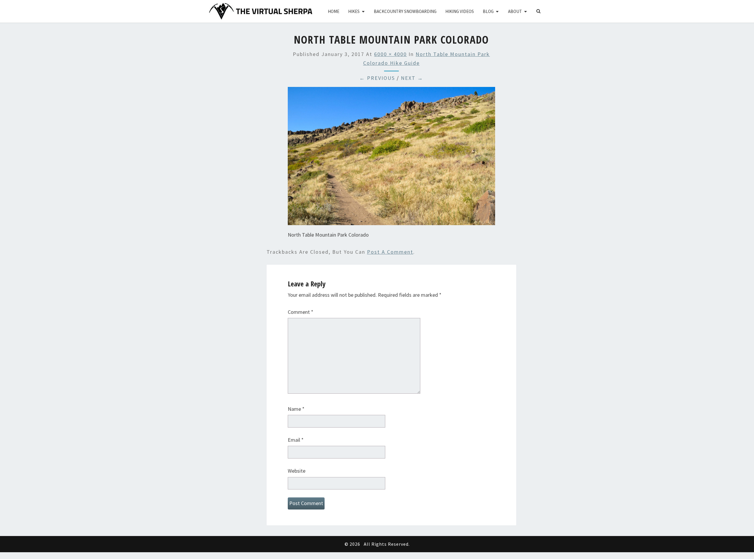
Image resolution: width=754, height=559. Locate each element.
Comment (300, 312)
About (515, 11)
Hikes (354, 11)
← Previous (377, 78)
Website (296, 470)
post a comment (390, 251)
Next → (412, 78)
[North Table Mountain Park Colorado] (391, 158)
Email (296, 439)
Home (333, 11)
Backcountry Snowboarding (405, 11)
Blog (488, 11)
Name (296, 408)
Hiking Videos (459, 11)
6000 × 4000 (390, 54)
